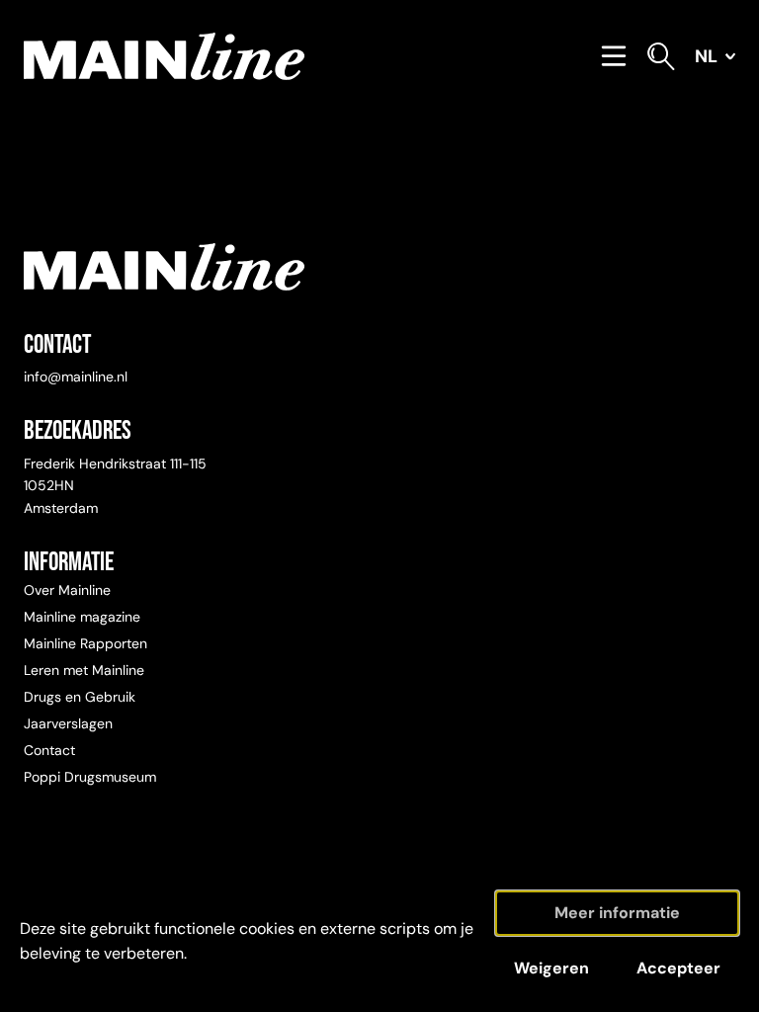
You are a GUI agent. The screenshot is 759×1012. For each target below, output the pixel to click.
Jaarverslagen (68, 723)
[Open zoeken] (661, 56)
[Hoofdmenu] (614, 56)
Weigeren (551, 968)
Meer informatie (617, 912)
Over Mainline (67, 590)
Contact (49, 750)
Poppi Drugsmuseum (90, 777)
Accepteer (678, 968)
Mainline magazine (82, 617)
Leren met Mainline (84, 670)
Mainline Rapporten (85, 643)
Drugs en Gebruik (79, 697)
